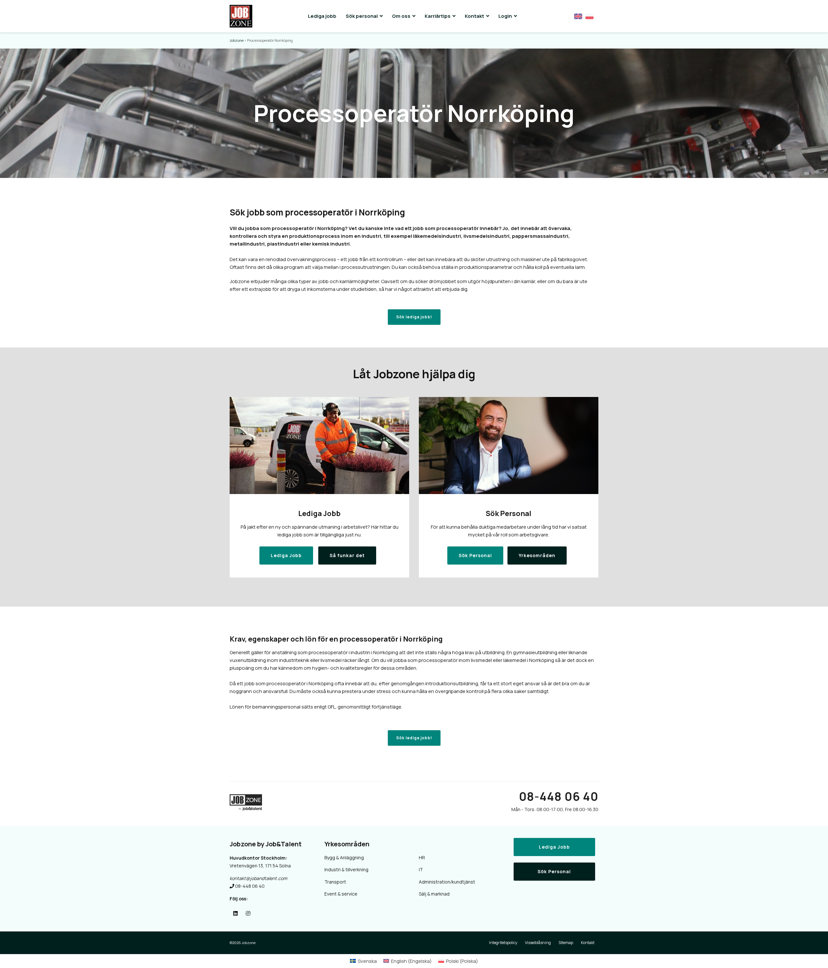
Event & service (340, 894)
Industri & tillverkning (346, 869)
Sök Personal (554, 871)
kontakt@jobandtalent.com (258, 878)
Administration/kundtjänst (447, 882)
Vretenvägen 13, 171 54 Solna (260, 866)
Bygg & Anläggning (344, 857)
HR (422, 857)
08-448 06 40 (558, 796)
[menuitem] (363, 961)
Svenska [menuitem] (367, 961)
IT (421, 869)
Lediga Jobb (554, 847)
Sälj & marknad (434, 894)
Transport (335, 882)
